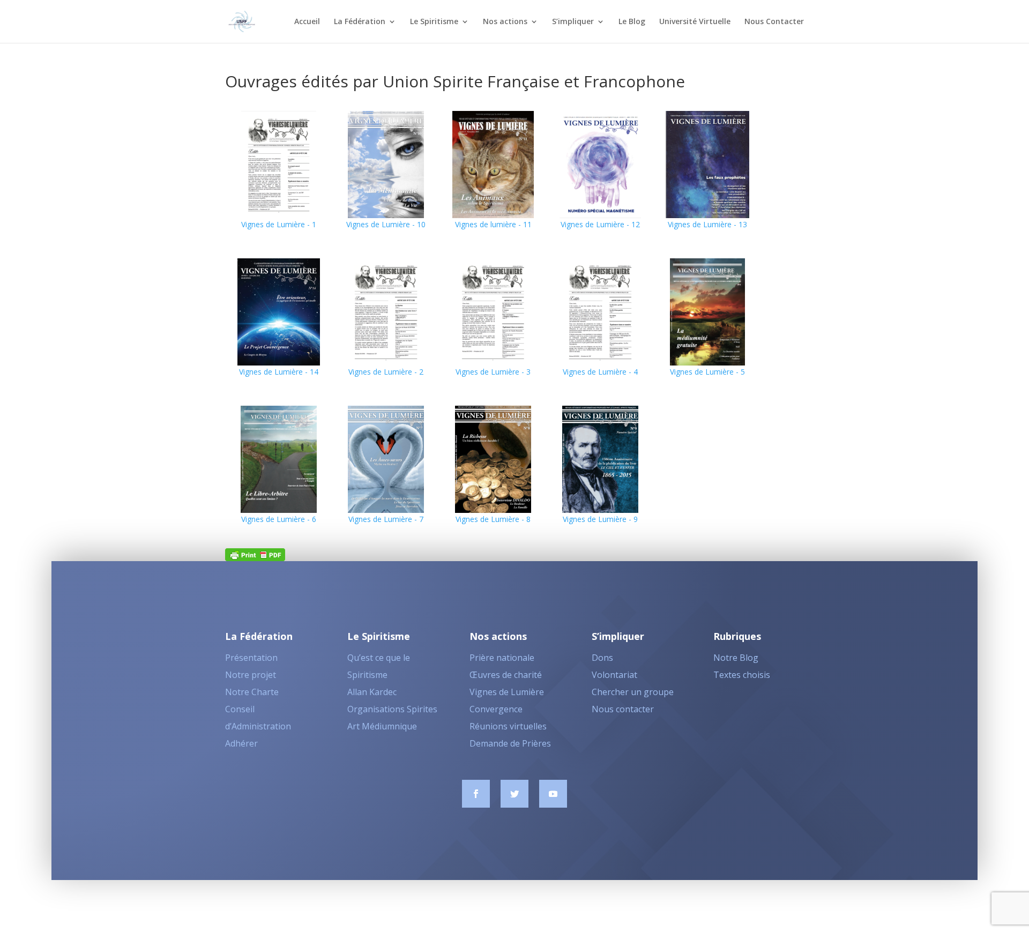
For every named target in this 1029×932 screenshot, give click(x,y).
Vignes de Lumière (506, 692)
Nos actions (505, 22)
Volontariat (614, 675)
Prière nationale (501, 657)
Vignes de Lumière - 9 (600, 519)
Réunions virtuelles (508, 726)
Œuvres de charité (505, 675)
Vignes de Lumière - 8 (493, 519)
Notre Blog (735, 657)
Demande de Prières (510, 743)
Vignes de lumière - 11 (493, 224)
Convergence (496, 709)
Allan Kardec (372, 692)
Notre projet (250, 675)
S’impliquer (573, 22)
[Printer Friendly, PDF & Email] (255, 554)
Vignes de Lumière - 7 (385, 519)
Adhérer (241, 743)
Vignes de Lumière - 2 (385, 372)
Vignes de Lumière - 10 (386, 224)
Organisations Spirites (392, 709)
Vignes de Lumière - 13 (707, 224)
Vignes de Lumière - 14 (278, 372)
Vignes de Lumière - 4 (600, 372)
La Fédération (359, 22)
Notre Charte (252, 692)
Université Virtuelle (694, 22)
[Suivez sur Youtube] (553, 794)
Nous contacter (623, 709)
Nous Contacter (774, 22)
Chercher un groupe (633, 692)
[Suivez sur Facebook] (476, 794)
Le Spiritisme (434, 22)
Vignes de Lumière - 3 (493, 372)
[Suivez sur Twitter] (514, 794)
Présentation (251, 657)
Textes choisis (741, 675)
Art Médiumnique (382, 726)
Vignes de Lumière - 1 (278, 224)
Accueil (307, 22)
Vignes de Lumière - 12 (600, 224)
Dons (602, 657)
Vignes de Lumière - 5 (707, 372)
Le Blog (631, 22)
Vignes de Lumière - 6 (278, 519)
